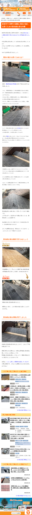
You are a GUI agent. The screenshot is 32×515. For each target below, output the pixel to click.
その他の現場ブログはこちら (23, 495)
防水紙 (19, 128)
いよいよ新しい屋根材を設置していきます (17, 361)
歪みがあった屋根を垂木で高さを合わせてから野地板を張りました (16, 35)
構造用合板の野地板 (11, 84)
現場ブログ (10, 18)
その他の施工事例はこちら (24, 410)
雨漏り (7, 136)
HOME (3, 18)
